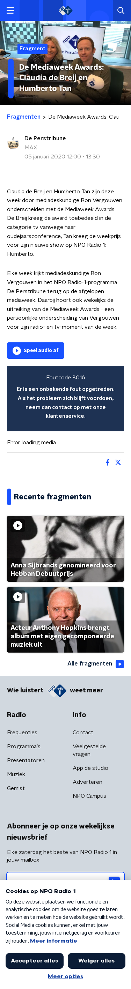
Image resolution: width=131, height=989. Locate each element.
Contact (83, 732)
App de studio (90, 768)
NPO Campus (89, 796)
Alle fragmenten (89, 664)
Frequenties (22, 732)
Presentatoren (26, 760)
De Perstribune (45, 138)
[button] (10, 10)
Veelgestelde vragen (89, 750)
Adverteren (87, 782)
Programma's (24, 746)
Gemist (16, 788)
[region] (65, 398)
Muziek (16, 774)
